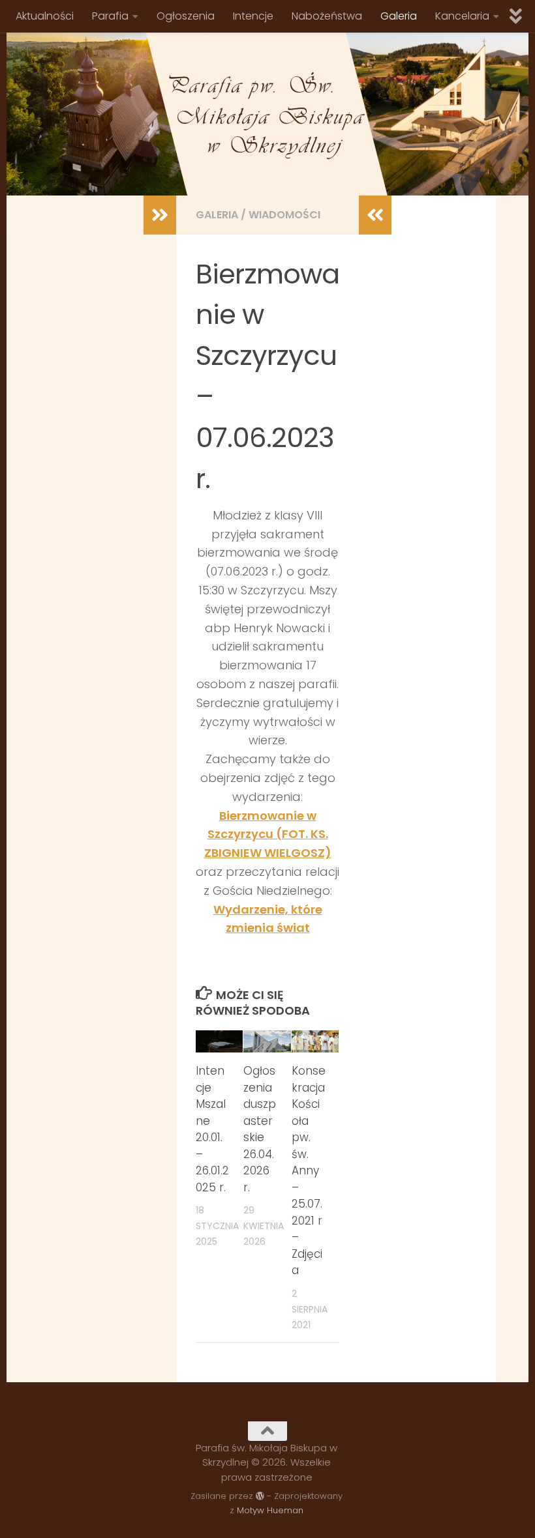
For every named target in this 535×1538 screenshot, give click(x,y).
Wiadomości (284, 214)
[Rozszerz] (160, 215)
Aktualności (45, 15)
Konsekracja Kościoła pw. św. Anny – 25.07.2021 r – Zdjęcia (309, 1170)
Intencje (253, 15)
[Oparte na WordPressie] (260, 1496)
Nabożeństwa (327, 15)
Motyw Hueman (270, 1510)
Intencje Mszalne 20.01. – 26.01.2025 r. (212, 1129)
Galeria (398, 15)
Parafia (110, 15)
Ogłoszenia (186, 15)
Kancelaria (462, 15)
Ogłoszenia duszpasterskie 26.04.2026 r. (259, 1129)
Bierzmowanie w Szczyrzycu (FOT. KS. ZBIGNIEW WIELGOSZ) (267, 834)
